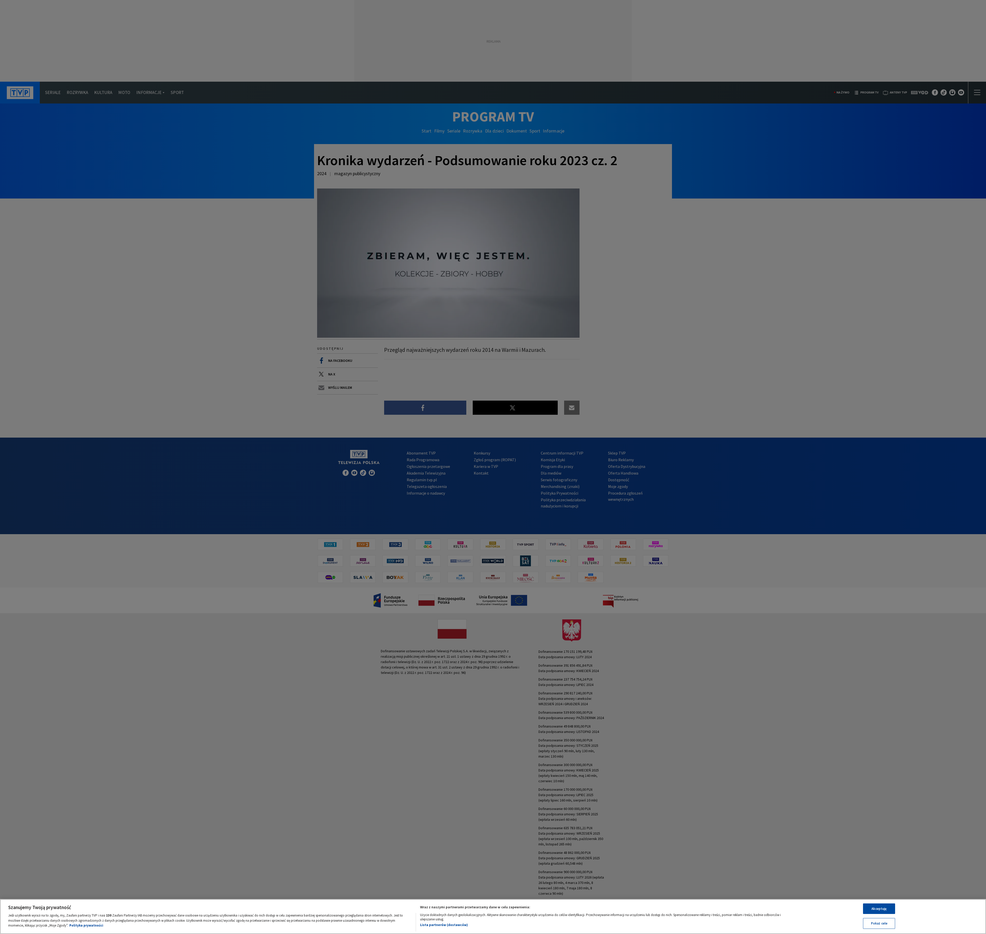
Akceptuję (879, 909)
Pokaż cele (879, 923)
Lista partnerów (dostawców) (444, 925)
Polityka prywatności (86, 925)
